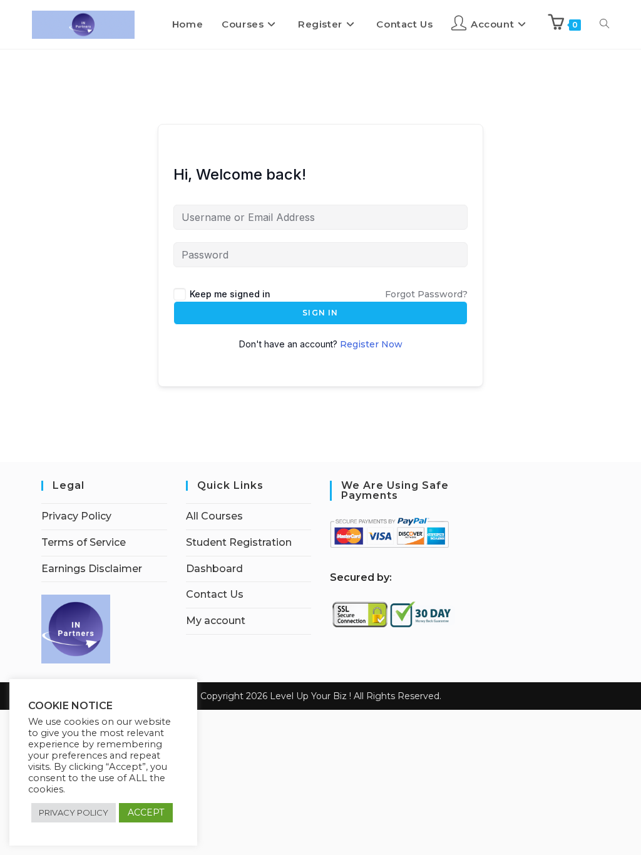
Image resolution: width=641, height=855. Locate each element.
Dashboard (214, 569)
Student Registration (239, 542)
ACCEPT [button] (146, 812)
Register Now (371, 344)
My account (215, 621)
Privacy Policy (76, 516)
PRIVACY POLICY (73, 812)
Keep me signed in (230, 294)
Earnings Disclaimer (91, 569)
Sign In (320, 312)
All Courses (214, 516)
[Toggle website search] (604, 24)
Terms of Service (83, 542)
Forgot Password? (426, 294)
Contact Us (215, 594)
